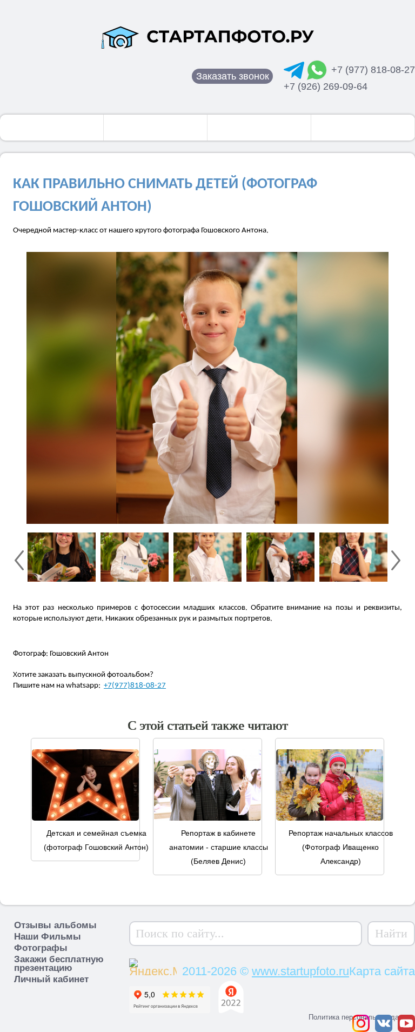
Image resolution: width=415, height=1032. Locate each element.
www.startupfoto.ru (300, 971)
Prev (19, 560)
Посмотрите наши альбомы (52, 127)
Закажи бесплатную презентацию (59, 963)
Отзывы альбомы (55, 925)
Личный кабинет (51, 979)
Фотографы (155, 127)
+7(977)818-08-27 (135, 686)
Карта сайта (382, 971)
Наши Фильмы (47, 936)
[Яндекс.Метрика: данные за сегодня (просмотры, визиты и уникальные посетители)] (153, 965)
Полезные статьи (362, 127)
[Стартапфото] (207, 36)
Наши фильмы (259, 127)
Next (395, 560)
